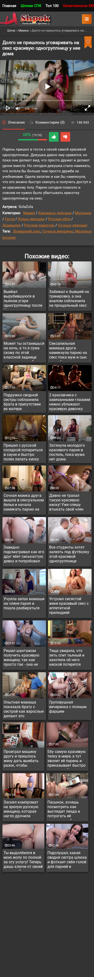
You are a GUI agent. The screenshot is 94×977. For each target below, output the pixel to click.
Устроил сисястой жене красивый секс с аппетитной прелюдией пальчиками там (69, 606)
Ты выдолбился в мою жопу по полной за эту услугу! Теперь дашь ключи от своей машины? (23, 860)
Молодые (83, 213)
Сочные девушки (72, 225)
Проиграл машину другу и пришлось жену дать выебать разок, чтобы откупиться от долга (22, 759)
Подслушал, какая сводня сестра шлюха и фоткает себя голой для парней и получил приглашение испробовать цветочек (67, 860)
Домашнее (11, 225)
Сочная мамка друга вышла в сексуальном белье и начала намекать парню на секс (24, 503)
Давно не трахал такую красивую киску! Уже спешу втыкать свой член (66, 502)
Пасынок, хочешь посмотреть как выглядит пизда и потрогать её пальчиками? (63, 810)
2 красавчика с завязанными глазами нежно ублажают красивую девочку (69, 402)
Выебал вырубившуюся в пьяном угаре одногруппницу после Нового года (23, 299)
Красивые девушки (55, 213)
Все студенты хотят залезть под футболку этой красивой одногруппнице (69, 554)
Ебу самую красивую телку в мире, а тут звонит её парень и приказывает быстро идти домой (66, 759)
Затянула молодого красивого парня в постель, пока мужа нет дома (67, 452)
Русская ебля (59, 219)
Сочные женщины (58, 231)
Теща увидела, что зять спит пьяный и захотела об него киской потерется (66, 657)
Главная (9, 6)
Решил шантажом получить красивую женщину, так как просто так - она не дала (21, 658)
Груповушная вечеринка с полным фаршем (68, 707)
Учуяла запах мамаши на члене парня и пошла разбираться (24, 603)
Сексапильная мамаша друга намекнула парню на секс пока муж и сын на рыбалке (68, 351)
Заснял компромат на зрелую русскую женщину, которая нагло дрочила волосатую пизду (21, 810)
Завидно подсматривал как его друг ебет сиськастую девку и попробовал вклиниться (24, 555)
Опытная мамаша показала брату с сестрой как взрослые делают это (24, 709)
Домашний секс (26, 231)
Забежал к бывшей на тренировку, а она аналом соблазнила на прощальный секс (69, 298)
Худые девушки (31, 219)
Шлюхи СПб (31, 6)
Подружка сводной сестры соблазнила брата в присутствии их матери (22, 402)
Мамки (29, 213)
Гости (9, 219)
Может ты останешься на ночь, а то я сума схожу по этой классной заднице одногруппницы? (24, 351)
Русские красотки (39, 225)
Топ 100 (52, 6)
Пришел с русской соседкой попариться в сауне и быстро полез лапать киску (23, 452)
